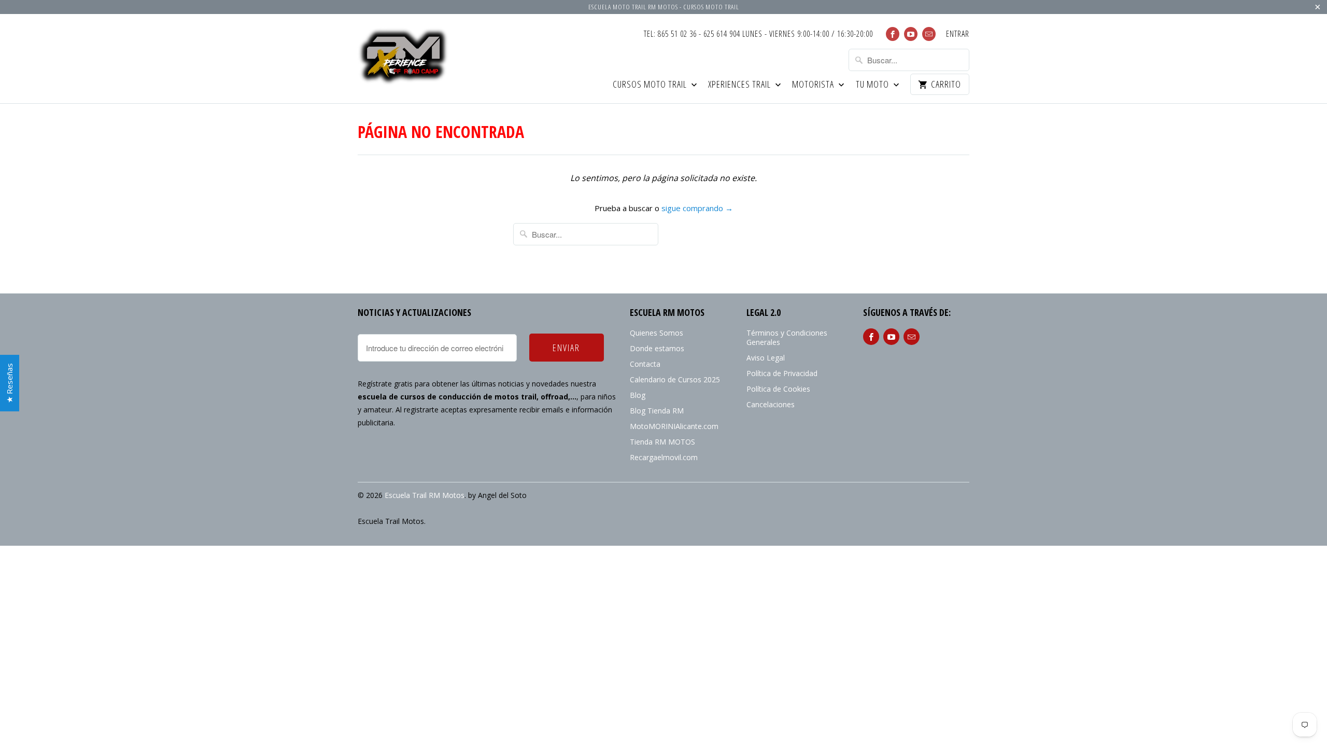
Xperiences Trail (740, 84)
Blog (637, 395)
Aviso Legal (765, 358)
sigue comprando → (697, 208)
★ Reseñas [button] (9, 383)
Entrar (957, 34)
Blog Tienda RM (657, 411)
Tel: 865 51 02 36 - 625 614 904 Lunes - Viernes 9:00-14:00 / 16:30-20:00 (758, 34)
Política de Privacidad (781, 373)
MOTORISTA (814, 84)
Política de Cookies (778, 389)
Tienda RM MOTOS (662, 442)
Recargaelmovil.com (664, 457)
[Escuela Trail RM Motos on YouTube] (910, 34)
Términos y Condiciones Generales (786, 337)
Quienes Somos (656, 333)
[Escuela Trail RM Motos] (404, 57)
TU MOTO (873, 84)
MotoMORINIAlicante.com (674, 426)
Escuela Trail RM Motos (424, 495)
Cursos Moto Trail (651, 84)
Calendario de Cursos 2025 (675, 379)
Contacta (645, 364)
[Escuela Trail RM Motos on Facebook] (892, 34)
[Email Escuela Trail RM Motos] (929, 34)
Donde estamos (657, 348)
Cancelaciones (770, 404)
